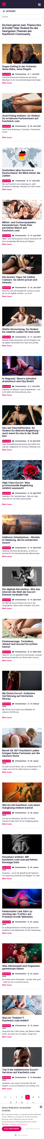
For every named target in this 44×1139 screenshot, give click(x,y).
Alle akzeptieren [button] (11, 1129)
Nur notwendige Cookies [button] (32, 1128)
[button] (22, 1135)
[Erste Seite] (5, 1097)
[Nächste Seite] (27, 1102)
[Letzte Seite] (33, 1102)
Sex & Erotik (6, 74)
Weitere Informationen (19, 1124)
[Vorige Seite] (10, 1097)
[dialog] (22, 1121)
